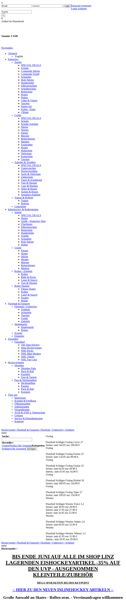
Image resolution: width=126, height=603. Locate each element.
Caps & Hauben (29, 185)
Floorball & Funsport (19, 303)
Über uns (12, 394)
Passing (25, 386)
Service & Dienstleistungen (28, 418)
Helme (24, 97)
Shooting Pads (28, 368)
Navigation (7, 47)
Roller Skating (21, 286)
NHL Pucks (27, 350)
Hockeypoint (8, 429)
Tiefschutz (26, 153)
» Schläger (68, 429)
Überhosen (26, 224)
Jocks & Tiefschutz (31, 174)
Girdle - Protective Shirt (33, 221)
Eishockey (13, 59)
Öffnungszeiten (22, 403)
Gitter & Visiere (29, 100)
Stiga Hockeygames (31, 347)
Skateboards (20, 324)
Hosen (24, 94)
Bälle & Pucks (28, 277)
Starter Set (26, 106)
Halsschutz (26, 150)
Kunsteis (25, 374)
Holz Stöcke (27, 80)
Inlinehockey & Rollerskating (23, 209)
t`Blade (25, 112)
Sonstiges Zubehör (30, 194)
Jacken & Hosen (29, 191)
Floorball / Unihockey (25, 306)
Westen (25, 130)
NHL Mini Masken (31, 353)
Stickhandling (28, 383)
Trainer (24, 200)
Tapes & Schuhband (31, 180)
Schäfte (25, 236)
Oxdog (5, 445)
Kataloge (19, 421)
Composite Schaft (30, 74)
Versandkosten (22, 409)
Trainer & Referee (23, 197)
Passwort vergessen (81, 5)
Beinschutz (26, 91)
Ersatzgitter (27, 144)
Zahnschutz (27, 177)
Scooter (18, 333)
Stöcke (24, 127)
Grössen (18, 415)
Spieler (18, 62)
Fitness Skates (28, 289)
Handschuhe (27, 82)
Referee (25, 203)
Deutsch (12, 53)
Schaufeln (26, 77)
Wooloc (13, 445)
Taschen (25, 103)
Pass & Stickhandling (25, 380)
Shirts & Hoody (29, 188)
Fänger (24, 132)
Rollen (24, 274)
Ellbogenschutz (29, 85)
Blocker (25, 135)
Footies (25, 297)
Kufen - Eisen (28, 109)
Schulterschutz (28, 88)
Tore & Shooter (29, 183)
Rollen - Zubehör (23, 271)
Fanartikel (13, 339)
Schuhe (25, 68)
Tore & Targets (29, 377)
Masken (25, 141)
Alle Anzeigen (24, 445)
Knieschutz (27, 156)
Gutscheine (20, 206)
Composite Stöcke (30, 71)
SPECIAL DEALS (31, 65)
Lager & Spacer (29, 280)
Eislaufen (19, 336)
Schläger (25, 309)
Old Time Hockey (30, 344)
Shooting (19, 365)
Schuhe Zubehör (29, 124)
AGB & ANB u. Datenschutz (29, 412)
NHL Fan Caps (29, 359)
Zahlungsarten (21, 406)
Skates (24, 218)
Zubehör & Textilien (25, 162)
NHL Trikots (27, 356)
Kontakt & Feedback (25, 400)
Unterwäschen (28, 168)
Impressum (20, 397)
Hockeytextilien (29, 171)
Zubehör (25, 321)
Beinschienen (28, 138)
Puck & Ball (27, 371)
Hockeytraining (16, 362)
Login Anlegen (79, 8)
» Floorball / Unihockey (51, 429)
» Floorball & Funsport (27, 429)
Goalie (17, 115)
